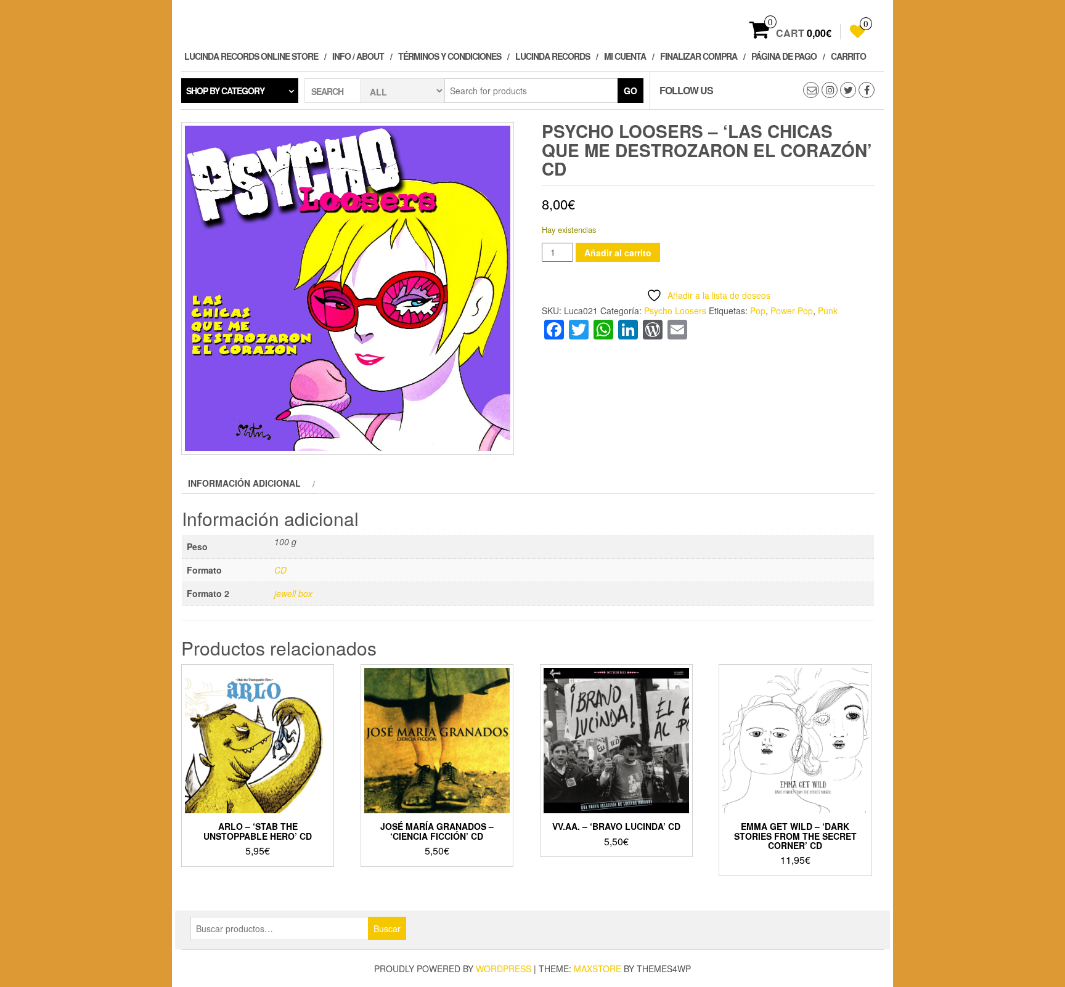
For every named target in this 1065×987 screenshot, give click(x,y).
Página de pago (784, 56)
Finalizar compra (698, 56)
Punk (828, 310)
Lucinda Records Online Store (251, 56)
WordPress (503, 968)
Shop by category (225, 90)
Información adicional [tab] (244, 483)
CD (280, 570)
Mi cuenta (625, 56)
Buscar (387, 928)
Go (630, 90)
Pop (757, 310)
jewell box (293, 593)
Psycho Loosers (675, 310)
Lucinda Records (552, 56)
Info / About (358, 56)
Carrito (848, 56)
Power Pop (791, 310)
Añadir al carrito (617, 252)
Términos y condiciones (449, 56)
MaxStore (597, 968)
